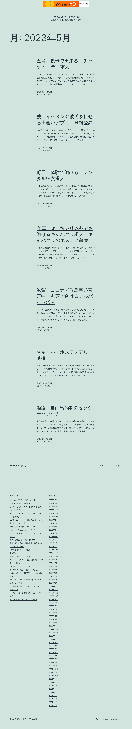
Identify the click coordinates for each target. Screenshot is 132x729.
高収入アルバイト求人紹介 (66, 16)
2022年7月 (53, 646)
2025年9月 (53, 520)
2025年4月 (53, 537)
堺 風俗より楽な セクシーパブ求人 (24, 570)
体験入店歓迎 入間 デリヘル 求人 (22, 527)
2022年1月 (53, 666)
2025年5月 (53, 533)
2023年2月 (53, 623)
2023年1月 (53, 626)
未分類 (47, 95)
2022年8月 (53, 643)
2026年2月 (53, 503)
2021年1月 (53, 705)
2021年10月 (53, 676)
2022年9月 (53, 639)
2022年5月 (53, 652)
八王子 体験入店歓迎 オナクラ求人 (24, 530)
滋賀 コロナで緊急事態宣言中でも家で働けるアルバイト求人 (65, 296)
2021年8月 (53, 682)
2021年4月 (53, 696)
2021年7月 (53, 686)
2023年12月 (53, 590)
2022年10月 (53, 636)
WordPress (117, 719)
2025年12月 (53, 510)
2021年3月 (53, 699)
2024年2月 (53, 583)
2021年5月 (53, 692)
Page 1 (101, 465)
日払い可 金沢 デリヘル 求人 (21, 566)
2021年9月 (53, 679)
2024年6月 (53, 570)
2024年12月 (53, 550)
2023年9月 (53, 600)
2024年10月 (53, 556)
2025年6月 (53, 530)
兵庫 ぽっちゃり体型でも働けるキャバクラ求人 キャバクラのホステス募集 (65, 234)
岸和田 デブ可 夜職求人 (20, 503)
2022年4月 (53, 656)
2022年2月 (53, 662)
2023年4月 (53, 616)
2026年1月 (53, 507)
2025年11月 (53, 513)
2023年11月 (53, 593)
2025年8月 (53, 523)
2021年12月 (53, 669)
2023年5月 (53, 613)
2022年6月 (53, 649)
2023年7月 (53, 606)
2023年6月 (53, 609)
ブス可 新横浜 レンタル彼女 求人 (22, 540)
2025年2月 (53, 543)
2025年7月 (53, 527)
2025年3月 (53, 540)
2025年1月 (53, 547)
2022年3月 (53, 659)
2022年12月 (53, 629)
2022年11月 (53, 633)
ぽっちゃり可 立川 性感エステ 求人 (23, 500)
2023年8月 (53, 603)
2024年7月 (53, 566)
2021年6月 (53, 689)
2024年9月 (53, 560)
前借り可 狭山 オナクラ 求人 (21, 556)
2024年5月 (53, 573)
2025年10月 (53, 517)
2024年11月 (53, 553)
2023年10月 (53, 596)
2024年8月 (53, 563)
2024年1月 (53, 586)
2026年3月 (53, 500)
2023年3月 (53, 619)
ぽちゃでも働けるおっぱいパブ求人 (23, 600)
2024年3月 (53, 580)
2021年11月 (53, 672)
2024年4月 (53, 576)
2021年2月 (53, 702)
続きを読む (82, 84)
